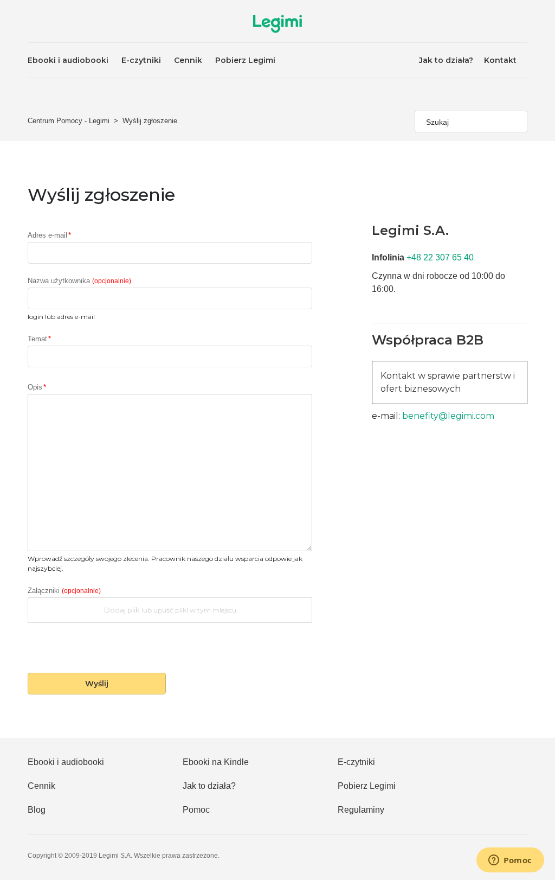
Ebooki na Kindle (216, 762)
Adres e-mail (47, 235)
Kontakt (500, 60)
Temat (37, 339)
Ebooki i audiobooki (68, 60)
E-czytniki (141, 60)
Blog (37, 809)
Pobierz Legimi (245, 60)
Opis (35, 387)
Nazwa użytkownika (79, 281)
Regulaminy (361, 809)
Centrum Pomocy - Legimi (68, 121)
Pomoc (196, 809)
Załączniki (64, 591)
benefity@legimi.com (447, 416)
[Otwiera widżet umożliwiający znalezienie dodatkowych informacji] (510, 861)
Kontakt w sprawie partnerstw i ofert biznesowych (447, 382)
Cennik (188, 60)
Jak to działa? (446, 60)
